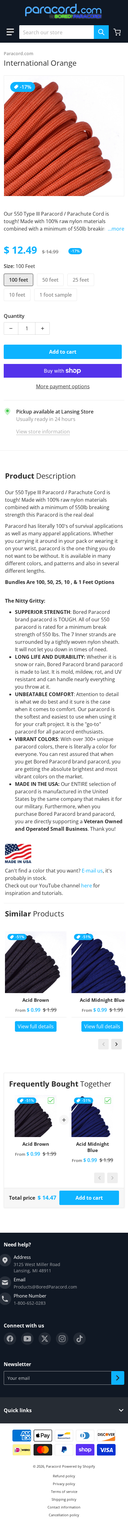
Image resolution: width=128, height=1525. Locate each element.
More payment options (63, 386)
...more (116, 228)
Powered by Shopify (78, 1466)
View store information (43, 431)
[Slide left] (103, 1044)
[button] (10, 32)
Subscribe (117, 1378)
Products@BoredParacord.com (45, 1287)
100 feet (18, 279)
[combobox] (64, 32)
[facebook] (10, 1338)
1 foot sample (55, 294)
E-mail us (92, 870)
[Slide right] (116, 1044)
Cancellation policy (64, 1515)
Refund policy (64, 1476)
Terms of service (64, 1491)
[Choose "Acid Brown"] (51, 1100)
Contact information (64, 1507)
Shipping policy (64, 1499)
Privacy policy (64, 1483)
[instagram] (62, 1338)
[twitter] (45, 1338)
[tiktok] (79, 1338)
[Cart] (117, 32)
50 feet (50, 279)
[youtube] (27, 1338)
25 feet (81, 279)
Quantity (14, 316)
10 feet (17, 294)
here (86, 885)
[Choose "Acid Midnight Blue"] (108, 1100)
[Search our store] (101, 32)
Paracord (53, 1466)
